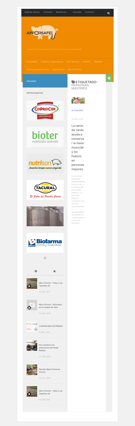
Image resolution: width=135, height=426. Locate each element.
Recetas (98, 61)
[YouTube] (62, 77)
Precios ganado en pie (37, 69)
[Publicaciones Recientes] (36, 271)
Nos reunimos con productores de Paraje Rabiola (48, 348)
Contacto (89, 12)
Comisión (47, 12)
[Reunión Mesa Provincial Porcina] (32, 370)
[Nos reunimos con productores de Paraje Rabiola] (32, 345)
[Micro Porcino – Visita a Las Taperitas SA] (32, 283)
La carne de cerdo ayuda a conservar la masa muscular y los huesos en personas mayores (77, 147)
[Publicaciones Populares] (54, 271)
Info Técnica (73, 61)
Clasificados (58, 69)
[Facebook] (57, 77)
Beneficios (61, 12)
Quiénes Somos (32, 12)
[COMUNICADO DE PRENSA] (32, 326)
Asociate (76, 12)
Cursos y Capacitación (52, 61)
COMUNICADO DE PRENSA (51, 326)
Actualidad (31, 61)
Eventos (87, 61)
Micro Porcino (75, 69)
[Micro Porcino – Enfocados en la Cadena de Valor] (32, 305)
